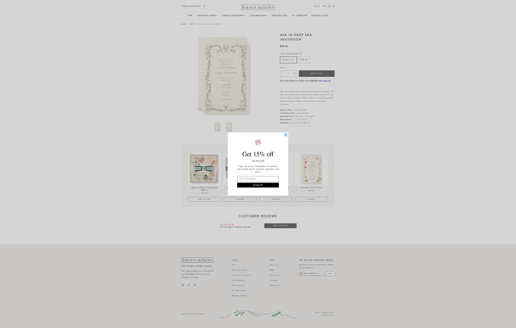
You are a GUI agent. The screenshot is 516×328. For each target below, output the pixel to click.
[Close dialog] (285, 135)
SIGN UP (258, 185)
